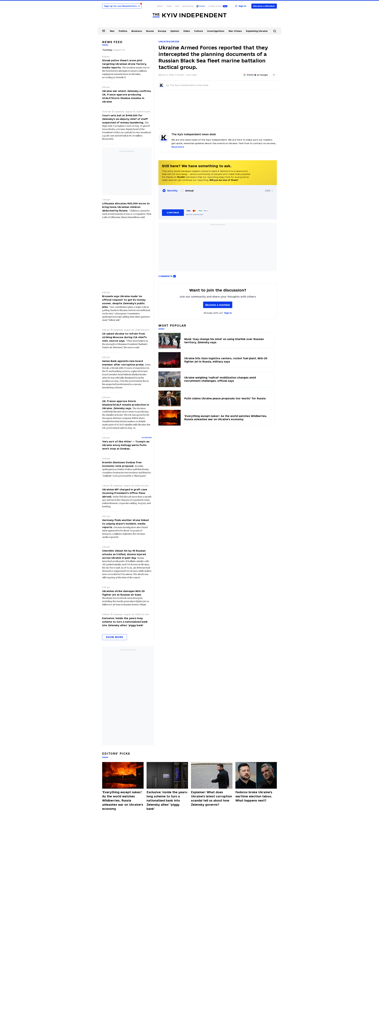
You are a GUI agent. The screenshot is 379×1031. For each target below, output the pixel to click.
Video (186, 31)
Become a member (217, 304)
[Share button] (274, 75)
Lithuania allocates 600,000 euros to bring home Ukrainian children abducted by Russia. (126, 207)
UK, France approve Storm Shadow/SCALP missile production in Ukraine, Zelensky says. (125, 405)
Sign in (228, 313)
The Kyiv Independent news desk (189, 85)
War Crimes (235, 31)
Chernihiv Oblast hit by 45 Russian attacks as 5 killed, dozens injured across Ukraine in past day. (124, 554)
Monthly (172, 190)
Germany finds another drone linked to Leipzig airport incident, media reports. (125, 524)
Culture (198, 31)
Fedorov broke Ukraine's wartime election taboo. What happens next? (253, 796)
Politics (123, 31)
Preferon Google (257, 75)
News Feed (112, 42)
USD (267, 190)
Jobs (177, 6)
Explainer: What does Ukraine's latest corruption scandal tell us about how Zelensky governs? (211, 798)
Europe (162, 31)
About (160, 6)
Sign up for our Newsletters (122, 6)
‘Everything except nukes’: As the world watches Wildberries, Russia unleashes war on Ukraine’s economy (122, 800)
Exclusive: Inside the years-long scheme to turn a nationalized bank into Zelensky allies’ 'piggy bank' (125, 622)
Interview (147, 437)
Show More (114, 637)
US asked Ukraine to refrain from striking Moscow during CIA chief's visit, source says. (124, 337)
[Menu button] (103, 30)
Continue (173, 212)
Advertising (187, 6)
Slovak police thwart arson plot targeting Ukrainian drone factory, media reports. (124, 64)
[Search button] (274, 31)
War (112, 31)
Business (136, 31)
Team (169, 6)
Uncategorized (168, 41)
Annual (189, 190)
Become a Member (264, 6)
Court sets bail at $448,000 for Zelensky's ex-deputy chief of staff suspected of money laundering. (125, 119)
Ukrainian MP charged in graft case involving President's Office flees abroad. (124, 493)
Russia (150, 31)
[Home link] (189, 15)
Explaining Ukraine (257, 31)
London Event (215, 6)
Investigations (215, 31)
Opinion (174, 31)
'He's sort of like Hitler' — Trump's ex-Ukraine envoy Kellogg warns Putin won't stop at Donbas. (126, 445)
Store (202, 6)
